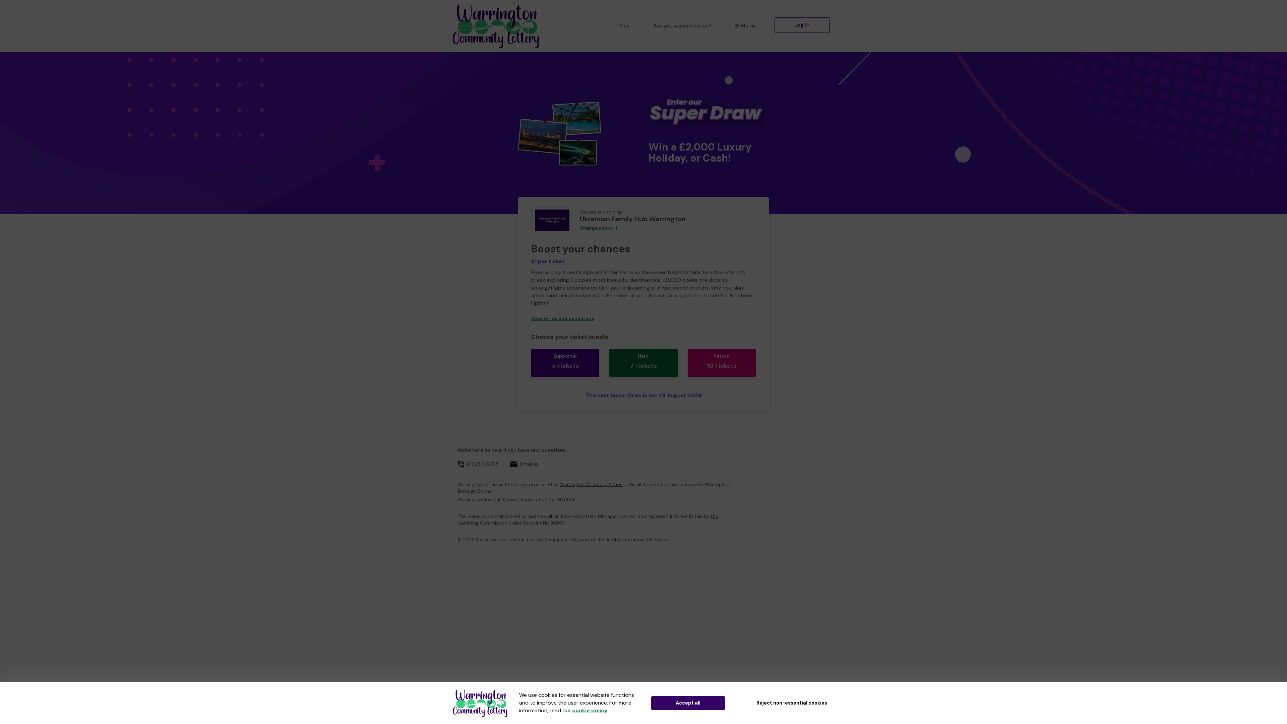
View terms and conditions (562, 318)
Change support (599, 228)
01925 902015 (482, 464)
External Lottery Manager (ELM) (543, 540)
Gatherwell (488, 540)
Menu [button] (748, 25)
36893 (557, 523)
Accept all (688, 703)
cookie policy (590, 710)
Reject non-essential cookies (791, 703)
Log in (802, 24)
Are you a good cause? (682, 25)
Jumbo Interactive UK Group (637, 540)
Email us (529, 464)
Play (624, 25)
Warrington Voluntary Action (591, 484)
